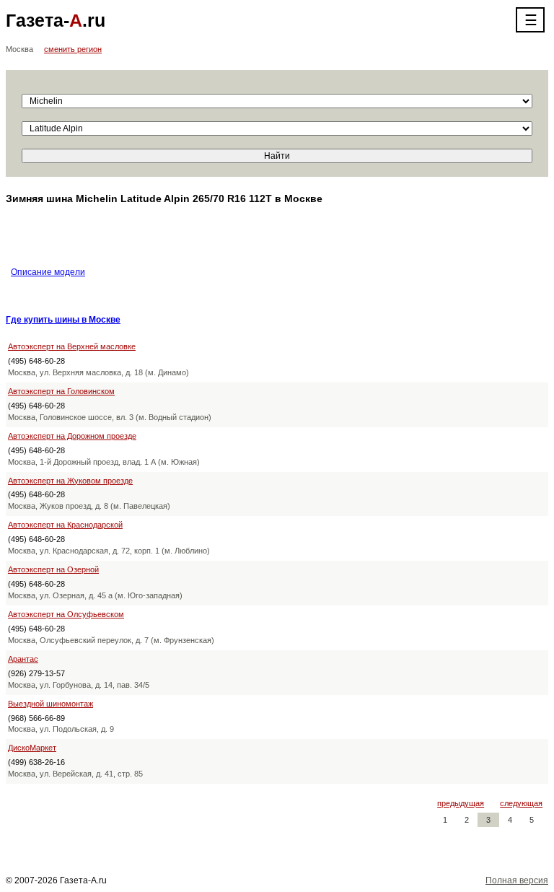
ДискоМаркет (32, 747)
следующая (521, 803)
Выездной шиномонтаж (50, 703)
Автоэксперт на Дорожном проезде (72, 436)
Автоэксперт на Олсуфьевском (66, 614)
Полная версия (516, 880)
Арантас (23, 659)
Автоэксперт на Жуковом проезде (70, 480)
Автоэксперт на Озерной (53, 569)
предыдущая (460, 803)
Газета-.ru (55, 20)
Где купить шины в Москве (63, 320)
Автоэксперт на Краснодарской (65, 524)
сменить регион (73, 49)
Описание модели (48, 272)
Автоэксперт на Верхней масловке (72, 346)
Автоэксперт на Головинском (61, 391)
